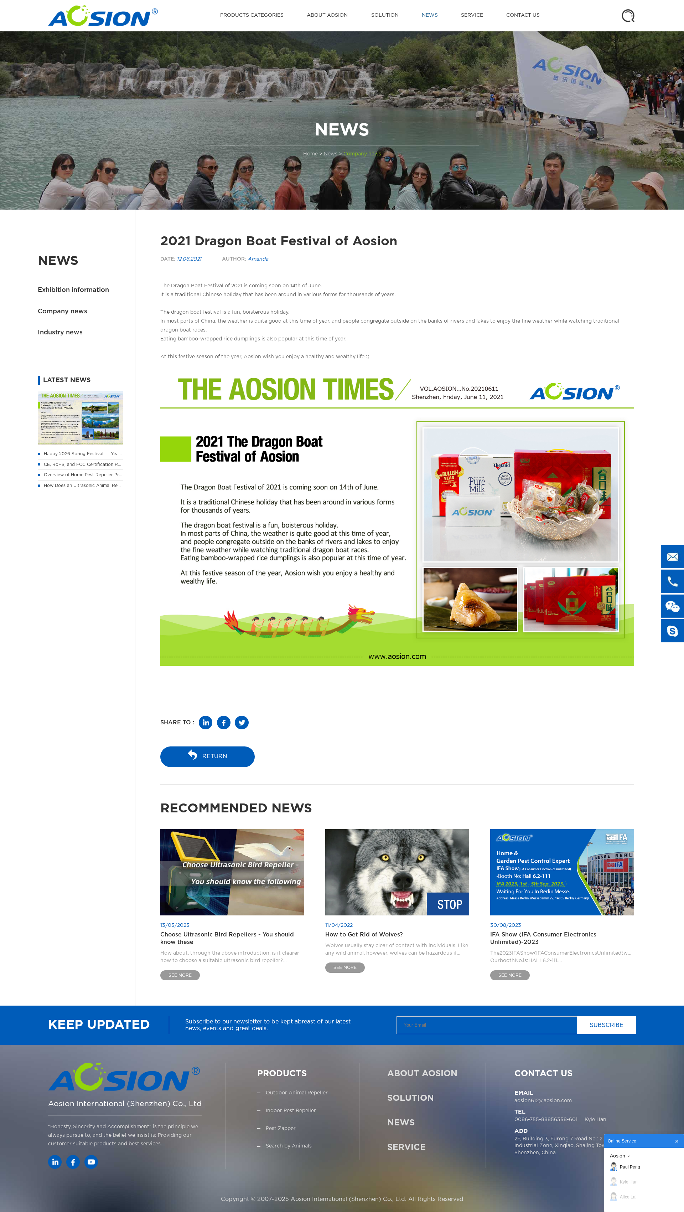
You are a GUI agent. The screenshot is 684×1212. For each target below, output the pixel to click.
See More (180, 975)
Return (214, 756)
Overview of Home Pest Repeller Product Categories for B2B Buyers (117, 475)
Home (310, 154)
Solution (385, 15)
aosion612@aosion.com (543, 1100)
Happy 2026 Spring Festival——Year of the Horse (96, 454)
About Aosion (327, 15)
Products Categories (252, 15)
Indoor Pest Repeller (291, 1110)
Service (472, 15)
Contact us (523, 15)
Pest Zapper (281, 1128)
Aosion (617, 1156)
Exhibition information (73, 290)
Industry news (60, 333)
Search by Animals (289, 1146)
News (430, 15)
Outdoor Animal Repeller (297, 1092)
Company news (362, 154)
